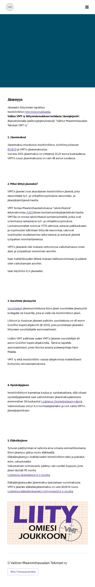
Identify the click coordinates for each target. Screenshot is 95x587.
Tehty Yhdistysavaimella (23, 571)
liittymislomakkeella (37, 111)
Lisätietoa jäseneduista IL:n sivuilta (29, 474)
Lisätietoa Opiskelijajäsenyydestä (61, 401)
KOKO (12, 149)
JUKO (29, 212)
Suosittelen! (15, 308)
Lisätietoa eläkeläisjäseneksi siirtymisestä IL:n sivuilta (40, 491)
